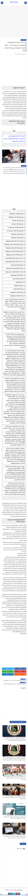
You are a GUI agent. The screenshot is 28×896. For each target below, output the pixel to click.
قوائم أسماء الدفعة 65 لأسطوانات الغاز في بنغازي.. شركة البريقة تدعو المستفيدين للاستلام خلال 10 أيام (14, 798)
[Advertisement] (14, 22)
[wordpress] (11, 894)
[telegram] (14, 894)
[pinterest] (16, 894)
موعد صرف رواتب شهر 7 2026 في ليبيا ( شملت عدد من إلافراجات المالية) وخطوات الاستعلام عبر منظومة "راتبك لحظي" (13, 171)
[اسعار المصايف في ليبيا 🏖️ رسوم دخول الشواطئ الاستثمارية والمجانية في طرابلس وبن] (14, 770)
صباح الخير (14, 2)
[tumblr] (9, 894)
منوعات (23, 39)
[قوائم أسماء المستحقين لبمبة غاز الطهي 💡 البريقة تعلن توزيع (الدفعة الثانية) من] (14, 809)
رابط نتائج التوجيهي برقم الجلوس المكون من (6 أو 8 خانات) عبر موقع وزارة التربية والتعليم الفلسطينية (13, 167)
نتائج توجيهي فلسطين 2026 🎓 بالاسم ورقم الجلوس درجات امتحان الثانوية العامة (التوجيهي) (13, 169)
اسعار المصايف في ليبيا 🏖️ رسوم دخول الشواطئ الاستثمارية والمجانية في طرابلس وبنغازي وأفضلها (14, 778)
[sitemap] (19, 894)
